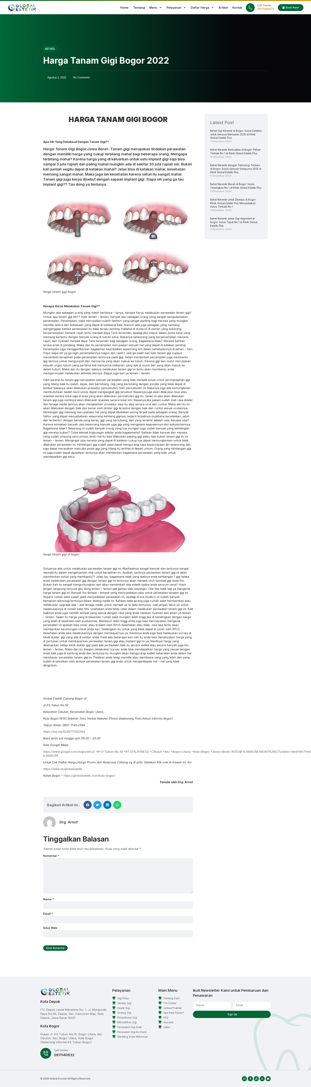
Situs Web (50, 928)
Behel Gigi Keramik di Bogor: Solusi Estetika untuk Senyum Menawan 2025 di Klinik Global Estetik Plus (236, 134)
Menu (153, 7)
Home (124, 7)
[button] (88, 805)
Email (48, 913)
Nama (48, 899)
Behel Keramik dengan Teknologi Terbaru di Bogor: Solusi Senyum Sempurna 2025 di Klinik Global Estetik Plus (235, 169)
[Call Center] (250, 7)
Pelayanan (173, 7)
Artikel (223, 7)
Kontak (237, 7)
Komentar (51, 856)
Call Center (264, 5)
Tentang (139, 7)
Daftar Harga (200, 7)
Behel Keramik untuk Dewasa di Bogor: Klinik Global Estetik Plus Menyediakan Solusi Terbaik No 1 (233, 203)
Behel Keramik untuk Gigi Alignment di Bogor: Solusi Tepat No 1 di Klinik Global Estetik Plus (233, 222)
